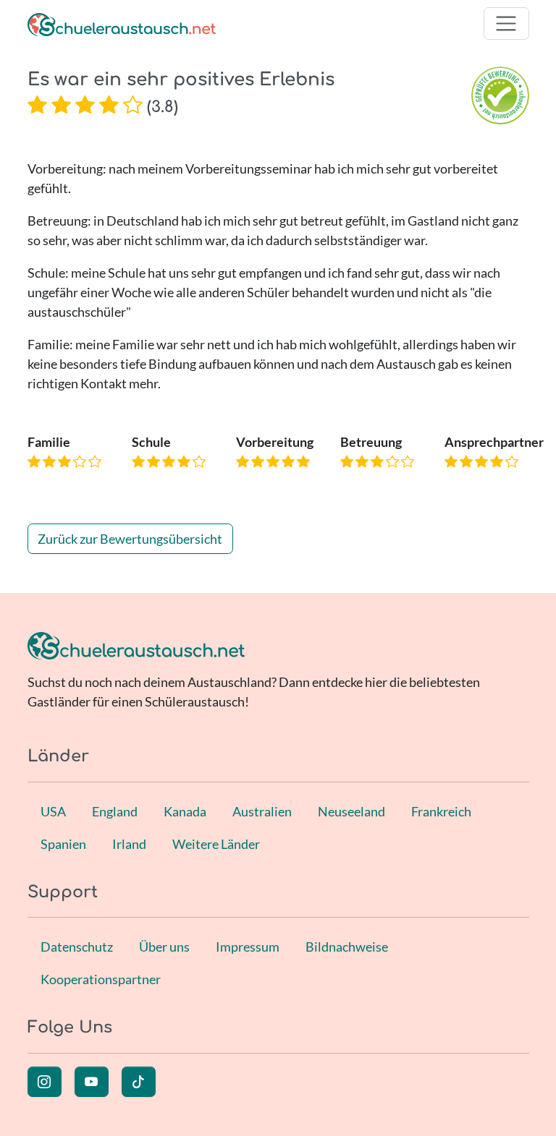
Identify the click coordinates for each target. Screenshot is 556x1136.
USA (53, 811)
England (115, 811)
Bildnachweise (347, 947)
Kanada (185, 811)
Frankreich (441, 811)
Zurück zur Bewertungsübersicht (130, 539)
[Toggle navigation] (506, 23)
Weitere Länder (216, 844)
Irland (129, 844)
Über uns (164, 947)
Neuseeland (351, 811)
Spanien (63, 844)
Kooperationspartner (101, 979)
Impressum (247, 947)
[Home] (122, 23)
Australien (262, 811)
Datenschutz (77, 947)
